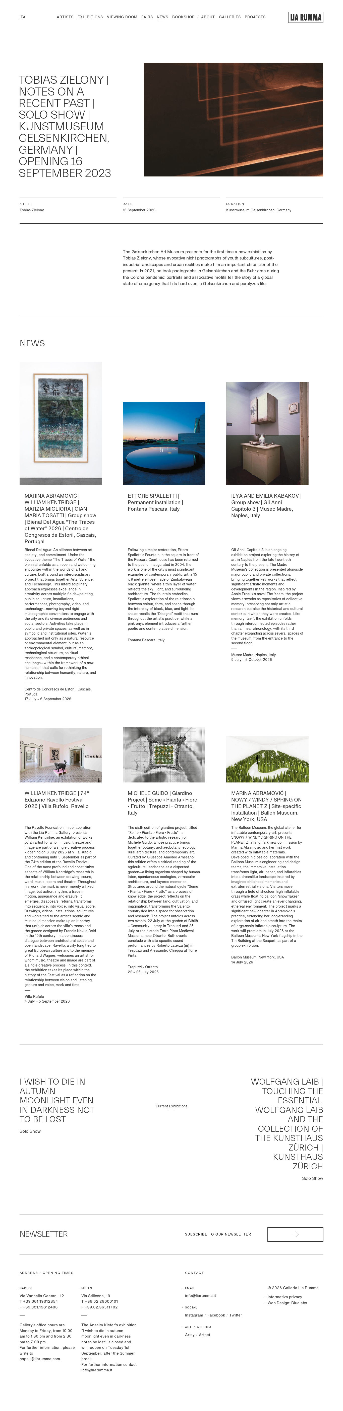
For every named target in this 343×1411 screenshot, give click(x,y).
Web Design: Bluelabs (287, 1303)
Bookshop (183, 17)
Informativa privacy (285, 1297)
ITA (22, 17)
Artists (65, 17)
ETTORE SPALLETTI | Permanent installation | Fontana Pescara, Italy (155, 503)
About (208, 17)
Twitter (235, 1315)
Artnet (204, 1335)
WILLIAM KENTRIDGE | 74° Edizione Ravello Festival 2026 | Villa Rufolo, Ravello (57, 800)
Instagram (194, 1315)
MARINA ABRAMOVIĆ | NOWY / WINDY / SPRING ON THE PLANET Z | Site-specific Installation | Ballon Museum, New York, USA (266, 806)
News (162, 17)
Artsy (190, 1335)
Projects (255, 17)
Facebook (216, 1315)
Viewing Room (122, 17)
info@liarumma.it (200, 1296)
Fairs (147, 17)
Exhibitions (90, 17)
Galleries (230, 17)
